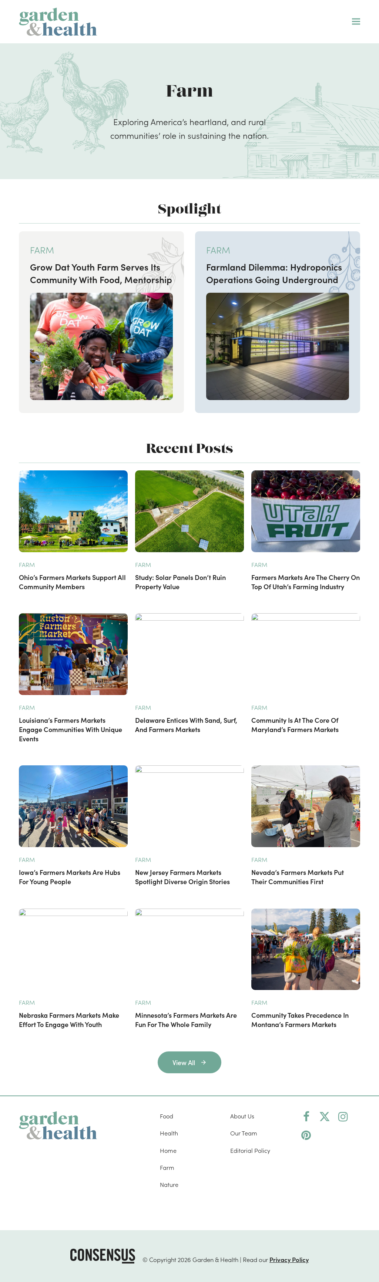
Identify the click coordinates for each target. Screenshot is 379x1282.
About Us (242, 1116)
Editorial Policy (250, 1150)
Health (169, 1133)
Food (166, 1116)
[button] (356, 22)
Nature (169, 1185)
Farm (167, 1167)
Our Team (243, 1133)
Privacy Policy (289, 1259)
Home (168, 1150)
